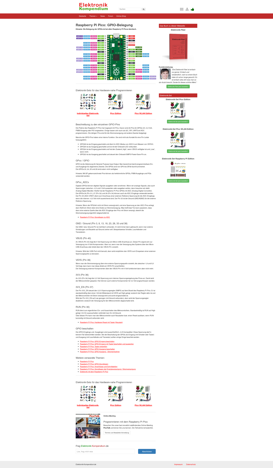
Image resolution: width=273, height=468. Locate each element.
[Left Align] (144, 9)
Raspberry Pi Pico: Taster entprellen (93, 346)
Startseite (82, 16)
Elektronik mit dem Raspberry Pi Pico (94, 371)
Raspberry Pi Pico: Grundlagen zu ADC (95, 217)
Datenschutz (191, 464)
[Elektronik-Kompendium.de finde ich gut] (191, 10)
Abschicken (147, 451)
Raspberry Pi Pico (87, 361)
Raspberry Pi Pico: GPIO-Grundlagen (94, 364)
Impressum (178, 464)
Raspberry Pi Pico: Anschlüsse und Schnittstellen (98, 366)
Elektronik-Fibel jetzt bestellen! (178, 86)
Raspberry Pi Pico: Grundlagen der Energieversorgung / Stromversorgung (108, 369)
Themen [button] (92, 16)
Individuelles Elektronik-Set (88, 114)
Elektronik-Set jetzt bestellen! (178, 121)
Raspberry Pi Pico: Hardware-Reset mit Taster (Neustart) (101, 322)
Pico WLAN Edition (143, 113)
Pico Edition (115, 113)
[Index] (180, 10)
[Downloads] (186, 10)
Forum (110, 16)
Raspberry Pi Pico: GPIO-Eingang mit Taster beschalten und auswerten (107, 344)
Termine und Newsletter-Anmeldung (117, 433)
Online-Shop (121, 16)
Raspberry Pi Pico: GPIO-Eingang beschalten (97, 341)
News (102, 16)
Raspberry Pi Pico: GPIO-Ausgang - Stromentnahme (100, 351)
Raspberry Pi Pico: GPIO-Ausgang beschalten (97, 349)
